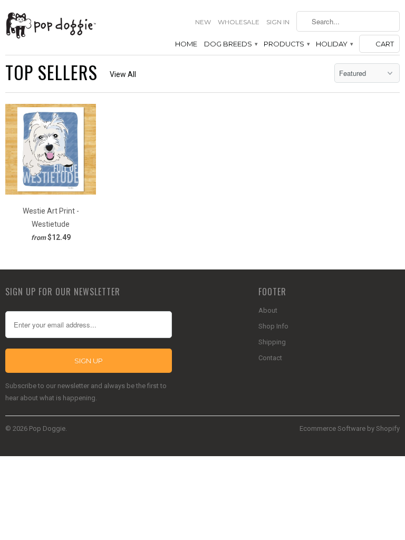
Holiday (334, 44)
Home (186, 44)
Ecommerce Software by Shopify (350, 428)
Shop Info (273, 326)
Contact (270, 358)
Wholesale (238, 22)
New (203, 22)
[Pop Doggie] (50, 24)
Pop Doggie (47, 428)
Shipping (272, 342)
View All (123, 74)
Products (286, 44)
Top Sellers (51, 72)
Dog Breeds (230, 44)
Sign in (278, 22)
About (267, 310)
